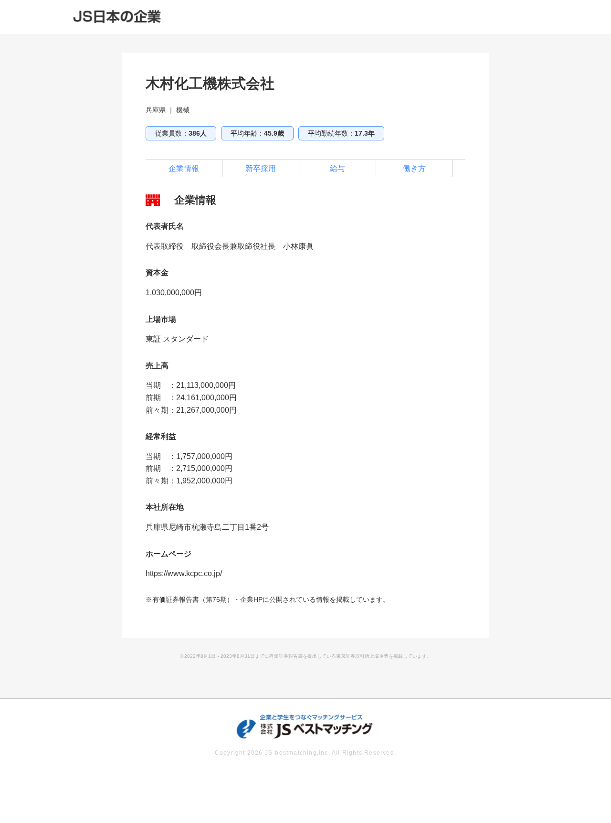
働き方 (414, 168)
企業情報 (184, 168)
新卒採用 (260, 168)
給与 (337, 168)
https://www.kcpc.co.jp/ (184, 573)
